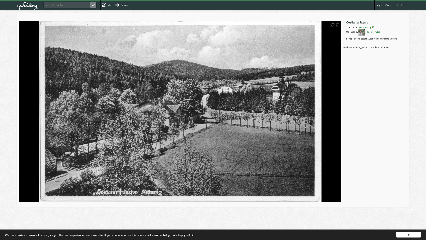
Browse (124, 5)
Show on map (365, 27)
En (402, 5)
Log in (379, 5)
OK (409, 235)
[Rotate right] (338, 24)
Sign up (389, 5)
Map (110, 5)
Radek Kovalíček (373, 31)
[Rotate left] (333, 24)
